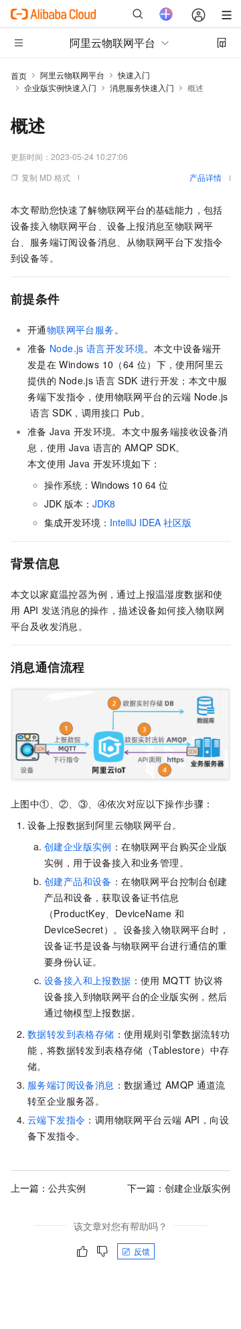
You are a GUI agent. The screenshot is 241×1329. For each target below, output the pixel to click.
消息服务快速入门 (142, 87)
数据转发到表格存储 (70, 1033)
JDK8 (103, 503)
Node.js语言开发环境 (97, 348)
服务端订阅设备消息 (70, 1084)
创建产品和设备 (78, 881)
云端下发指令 (56, 1119)
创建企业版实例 (78, 846)
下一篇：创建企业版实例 (178, 1187)
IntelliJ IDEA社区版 (150, 522)
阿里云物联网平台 (72, 74)
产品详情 (205, 177)
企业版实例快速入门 (60, 87)
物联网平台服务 (80, 329)
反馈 (142, 1251)
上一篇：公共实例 (48, 1187)
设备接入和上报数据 (87, 980)
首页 (19, 75)
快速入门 (134, 74)
